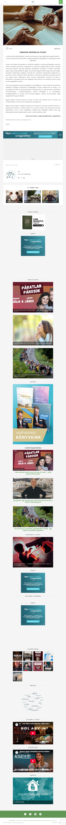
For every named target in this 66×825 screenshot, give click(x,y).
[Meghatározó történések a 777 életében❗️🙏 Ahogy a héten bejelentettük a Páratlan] (38, 656)
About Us (48, 820)
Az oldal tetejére (57, 822)
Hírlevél (43, 820)
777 (11, 48)
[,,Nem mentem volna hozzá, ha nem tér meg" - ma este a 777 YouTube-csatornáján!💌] (28, 666)
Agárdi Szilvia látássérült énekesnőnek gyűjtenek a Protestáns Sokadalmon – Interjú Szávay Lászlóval (32, 201)
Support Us (54, 820)
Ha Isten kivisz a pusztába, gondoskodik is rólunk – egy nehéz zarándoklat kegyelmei (30, 375)
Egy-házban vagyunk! (19, 802)
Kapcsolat (25, 820)
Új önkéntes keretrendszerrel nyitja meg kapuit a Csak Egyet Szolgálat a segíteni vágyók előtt (14, 201)
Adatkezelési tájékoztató (35, 820)
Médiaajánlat (12, 820)
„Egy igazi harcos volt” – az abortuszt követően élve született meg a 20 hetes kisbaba (32, 564)
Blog (7, 124)
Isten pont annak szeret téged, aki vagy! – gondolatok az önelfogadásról (33, 343)
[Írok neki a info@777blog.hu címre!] (24, 178)
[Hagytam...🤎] (17, 656)
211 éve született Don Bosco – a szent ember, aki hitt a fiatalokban (50, 201)
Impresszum (19, 820)
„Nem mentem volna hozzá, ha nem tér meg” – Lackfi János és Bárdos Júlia (32, 310)
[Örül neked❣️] (17, 676)
